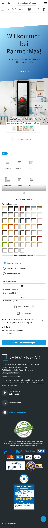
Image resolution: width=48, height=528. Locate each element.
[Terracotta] (16, 226)
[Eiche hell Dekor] (33, 226)
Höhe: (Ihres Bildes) (9, 293)
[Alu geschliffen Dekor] (21, 232)
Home (4, 364)
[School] (30, 118)
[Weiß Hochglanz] (33, 214)
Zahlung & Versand (9, 367)
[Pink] (39, 220)
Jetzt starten (24, 71)
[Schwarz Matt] (10, 208)
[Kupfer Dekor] (33, 238)
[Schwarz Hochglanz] (16, 208)
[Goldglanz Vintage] (10, 244)
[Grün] (4, 244)
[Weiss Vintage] (21, 250)
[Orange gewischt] (10, 226)
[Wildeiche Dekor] (16, 250)
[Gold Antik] (4, 238)
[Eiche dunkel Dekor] (4, 232)
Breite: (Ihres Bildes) (9, 282)
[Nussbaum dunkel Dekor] (16, 232)
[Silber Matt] (21, 214)
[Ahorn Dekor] (4, 208)
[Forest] (15, 118)
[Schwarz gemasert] (27, 208)
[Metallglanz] (4, 220)
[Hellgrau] (4, 250)
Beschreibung (24, 139)
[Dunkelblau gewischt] (21, 220)
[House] (11, 118)
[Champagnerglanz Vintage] (16, 244)
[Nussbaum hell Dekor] (10, 232)
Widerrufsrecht (23, 364)
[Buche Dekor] (27, 226)
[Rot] (39, 238)
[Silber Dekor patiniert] (10, 250)
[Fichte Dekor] (27, 244)
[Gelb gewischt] (4, 226)
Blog (9, 364)
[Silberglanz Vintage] (10, 238)
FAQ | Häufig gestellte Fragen (13, 370)
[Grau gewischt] (4, 214)
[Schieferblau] (27, 220)
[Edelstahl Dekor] (21, 244)
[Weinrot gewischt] (21, 208)
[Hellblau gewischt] (33, 208)
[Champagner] (39, 232)
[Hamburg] (26, 118)
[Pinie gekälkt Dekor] (27, 238)
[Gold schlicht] (10, 220)
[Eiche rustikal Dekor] (39, 226)
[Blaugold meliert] (16, 220)
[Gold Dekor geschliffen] (33, 244)
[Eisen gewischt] (33, 232)
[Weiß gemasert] (39, 214)
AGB (14, 364)
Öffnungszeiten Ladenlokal (12, 373)
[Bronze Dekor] (16, 238)
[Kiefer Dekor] (21, 238)
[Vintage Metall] (27, 232)
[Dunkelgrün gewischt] (33, 220)
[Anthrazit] (16, 214)
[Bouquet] (19, 118)
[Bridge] (22, 118)
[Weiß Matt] (27, 214)
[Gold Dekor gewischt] (39, 244)
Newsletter (29, 370)
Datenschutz (35, 364)
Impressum (22, 367)
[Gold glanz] (39, 208)
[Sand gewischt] (21, 226)
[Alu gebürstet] (10, 214)
